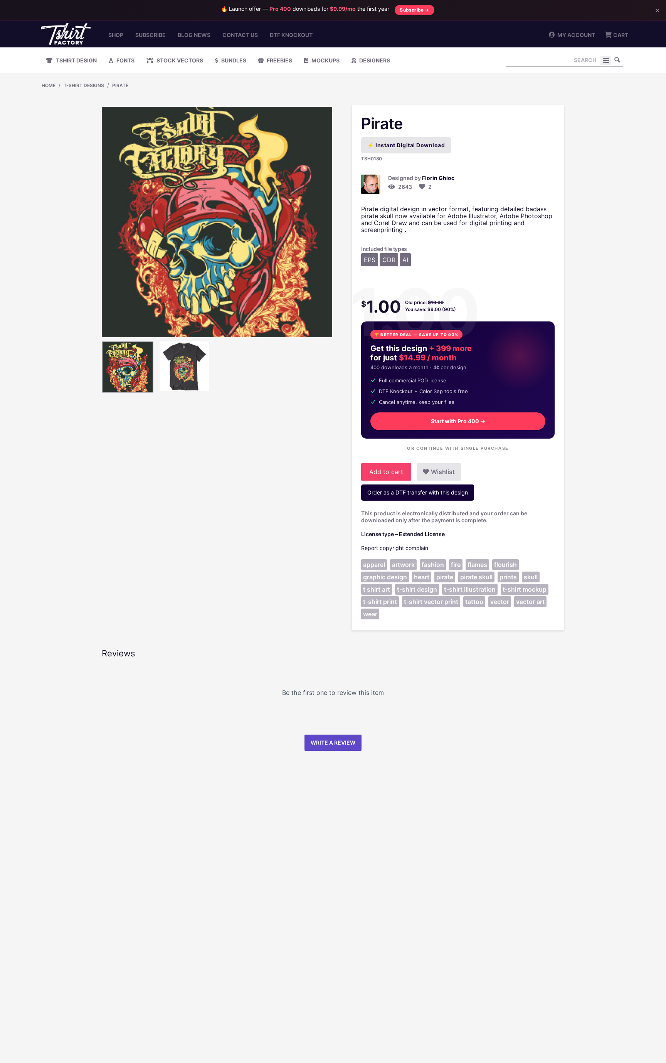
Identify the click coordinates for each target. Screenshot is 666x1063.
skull (531, 577)
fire (456, 565)
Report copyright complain (394, 548)
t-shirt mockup (525, 589)
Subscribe (150, 35)
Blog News (194, 35)
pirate (444, 577)
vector (499, 602)
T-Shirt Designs (84, 85)
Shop (115, 35)
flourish (505, 565)
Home (49, 85)
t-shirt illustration (470, 589)
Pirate (120, 85)
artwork (403, 565)
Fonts (125, 60)
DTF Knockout (291, 35)
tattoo (474, 602)
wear (370, 614)
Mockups (325, 60)
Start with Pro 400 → (458, 421)
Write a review (333, 742)
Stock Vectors (179, 60)
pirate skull (476, 577)
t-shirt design (417, 589)
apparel (374, 565)
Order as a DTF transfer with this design (417, 492)
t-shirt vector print (431, 602)
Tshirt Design (76, 60)
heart (421, 577)
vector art (530, 602)
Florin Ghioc (438, 178)
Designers (374, 60)
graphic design (385, 577)
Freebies (279, 60)
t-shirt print (380, 602)
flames (477, 565)
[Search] (617, 60)
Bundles (233, 60)
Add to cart (386, 472)
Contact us (240, 35)
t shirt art (376, 589)
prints (508, 577)
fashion (433, 565)
